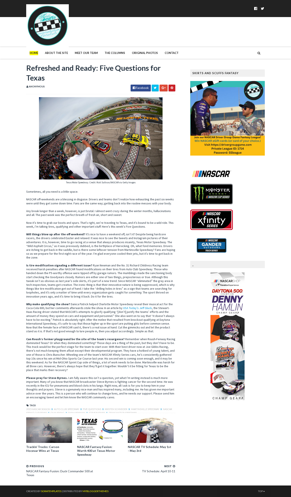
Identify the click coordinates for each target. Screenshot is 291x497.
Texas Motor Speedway (123, 412)
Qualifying (57, 412)
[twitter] (262, 8)
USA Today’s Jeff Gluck (137, 308)
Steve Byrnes (97, 412)
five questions (92, 409)
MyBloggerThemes (95, 491)
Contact (172, 53)
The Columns (115, 53)
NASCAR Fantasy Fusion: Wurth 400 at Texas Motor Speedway (96, 450)
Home (34, 53)
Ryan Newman (77, 412)
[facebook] (256, 8)
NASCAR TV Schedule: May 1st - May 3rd (149, 448)
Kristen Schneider (116, 409)
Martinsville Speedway (145, 409)
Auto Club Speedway (67, 409)
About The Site (56, 53)
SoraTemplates (51, 491)
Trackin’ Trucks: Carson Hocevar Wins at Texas (42, 448)
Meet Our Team (86, 53)
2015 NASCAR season (38, 409)
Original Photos (145, 53)
